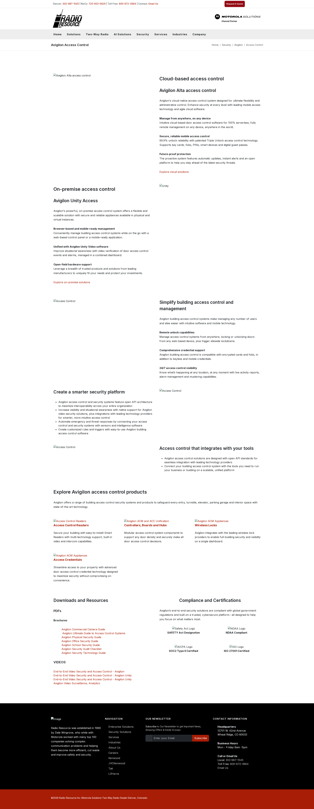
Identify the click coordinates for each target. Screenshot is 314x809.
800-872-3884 (127, 3)
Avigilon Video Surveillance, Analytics (76, 683)
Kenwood (114, 758)
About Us (114, 747)
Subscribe (200, 738)
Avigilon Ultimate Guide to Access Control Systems (93, 633)
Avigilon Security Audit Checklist (81, 649)
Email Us (153, 3)
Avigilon (238, 44)
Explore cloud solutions (174, 171)
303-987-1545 (70, 3)
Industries (114, 742)
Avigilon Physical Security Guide (81, 637)
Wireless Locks (206, 525)
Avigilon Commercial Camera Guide (83, 629)
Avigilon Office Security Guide (79, 641)
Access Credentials (67, 559)
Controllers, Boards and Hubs (145, 525)
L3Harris (113, 773)
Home (57, 34)
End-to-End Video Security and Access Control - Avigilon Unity (92, 675)
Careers (113, 752)
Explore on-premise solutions (71, 282)
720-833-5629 (97, 3)
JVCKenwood (116, 763)
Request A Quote (234, 4)
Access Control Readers (71, 525)
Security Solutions (119, 732)
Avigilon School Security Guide (80, 645)
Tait (110, 768)
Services (113, 737)
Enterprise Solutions (121, 726)
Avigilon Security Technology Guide (83, 652)
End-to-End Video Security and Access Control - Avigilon (88, 671)
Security (226, 44)
